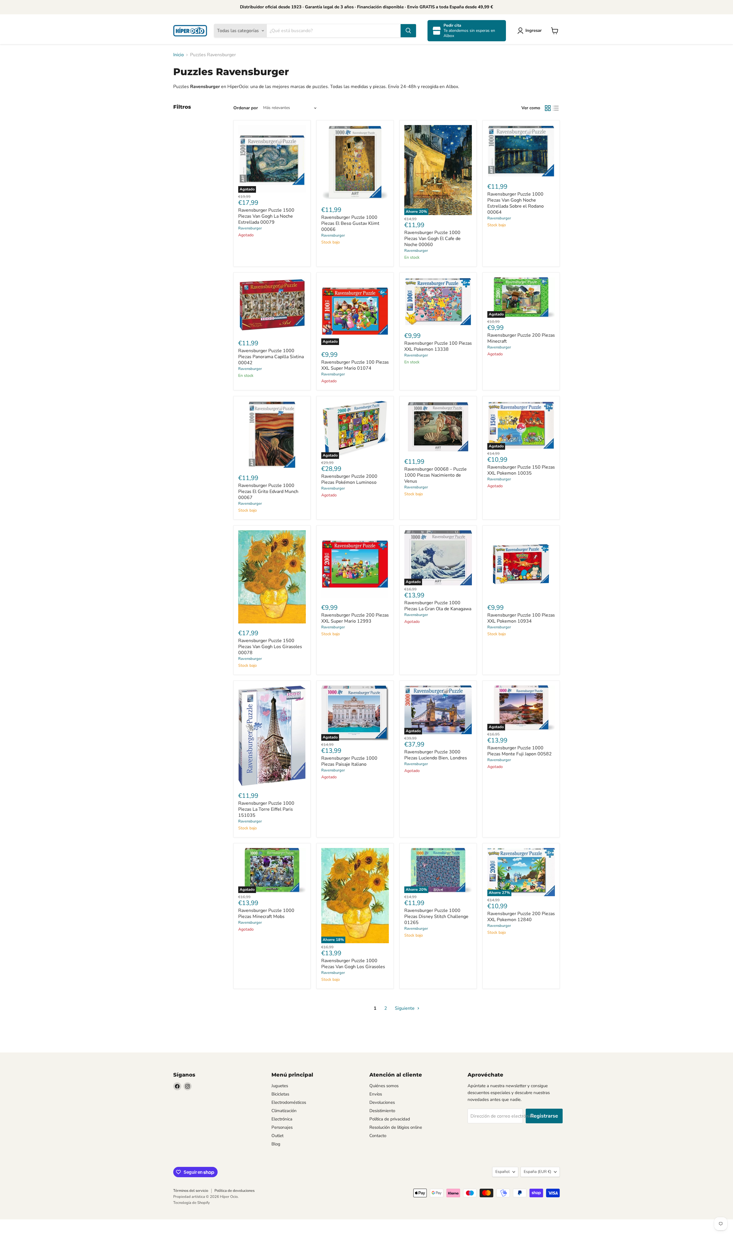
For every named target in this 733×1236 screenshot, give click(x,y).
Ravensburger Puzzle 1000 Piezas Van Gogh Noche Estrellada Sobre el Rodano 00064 (515, 203)
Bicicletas (280, 1094)
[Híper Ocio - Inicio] (190, 30)
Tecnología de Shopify (191, 1202)
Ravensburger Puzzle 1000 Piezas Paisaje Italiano (349, 761)
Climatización (284, 1111)
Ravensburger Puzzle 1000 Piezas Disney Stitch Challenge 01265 (436, 916)
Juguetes (279, 1086)
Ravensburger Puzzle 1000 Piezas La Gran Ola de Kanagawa (437, 606)
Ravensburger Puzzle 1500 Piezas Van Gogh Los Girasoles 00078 (270, 647)
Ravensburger (250, 228)
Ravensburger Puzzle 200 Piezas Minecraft (521, 338)
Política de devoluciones (234, 1190)
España (537, 1171)
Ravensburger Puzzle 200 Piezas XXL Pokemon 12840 (521, 917)
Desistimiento (382, 1111)
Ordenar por (245, 108)
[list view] (556, 108)
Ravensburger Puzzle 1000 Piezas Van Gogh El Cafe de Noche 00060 (432, 238)
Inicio (178, 54)
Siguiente (405, 1008)
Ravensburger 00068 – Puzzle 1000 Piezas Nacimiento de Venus (435, 475)
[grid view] (548, 108)
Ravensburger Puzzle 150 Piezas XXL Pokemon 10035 (521, 470)
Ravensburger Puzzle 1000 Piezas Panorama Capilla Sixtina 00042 (271, 357)
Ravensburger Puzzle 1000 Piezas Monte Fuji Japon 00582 (519, 751)
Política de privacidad (389, 1119)
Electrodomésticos (288, 1102)
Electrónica (281, 1119)
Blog (275, 1144)
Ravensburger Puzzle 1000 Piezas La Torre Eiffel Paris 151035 (266, 809)
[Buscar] (408, 30)
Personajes (282, 1127)
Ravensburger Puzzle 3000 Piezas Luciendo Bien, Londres (435, 755)
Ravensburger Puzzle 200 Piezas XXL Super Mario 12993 (355, 618)
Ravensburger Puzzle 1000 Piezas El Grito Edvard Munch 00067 (268, 491)
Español (502, 1171)
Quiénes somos (384, 1086)
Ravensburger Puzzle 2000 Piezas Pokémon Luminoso (349, 479)
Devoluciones (382, 1102)
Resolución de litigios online (395, 1127)
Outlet (277, 1135)
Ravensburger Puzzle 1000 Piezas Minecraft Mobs (266, 913)
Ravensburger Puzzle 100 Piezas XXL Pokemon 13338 (438, 346)
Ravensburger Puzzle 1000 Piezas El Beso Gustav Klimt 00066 (350, 223)
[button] (530, 30)
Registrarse (544, 1115)
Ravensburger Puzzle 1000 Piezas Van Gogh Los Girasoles (353, 964)
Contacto (377, 1135)
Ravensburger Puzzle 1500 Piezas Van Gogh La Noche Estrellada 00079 (266, 216)
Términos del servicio (190, 1190)
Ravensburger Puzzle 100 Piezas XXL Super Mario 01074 (355, 365)
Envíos (375, 1094)
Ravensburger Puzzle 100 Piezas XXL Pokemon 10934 (521, 618)
